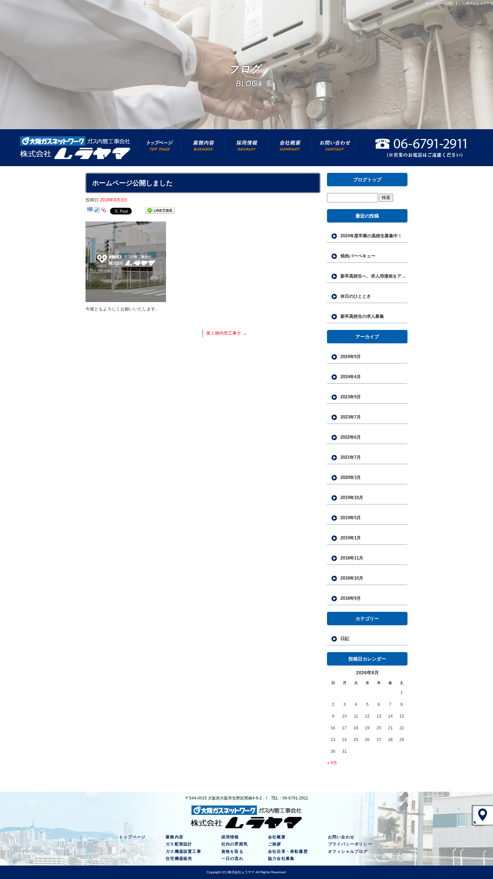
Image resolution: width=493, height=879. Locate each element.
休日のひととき (355, 296)
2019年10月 (351, 497)
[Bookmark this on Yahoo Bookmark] (104, 210)
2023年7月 (350, 417)
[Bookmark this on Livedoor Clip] (97, 210)
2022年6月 (350, 437)
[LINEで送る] (160, 210)
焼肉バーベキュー (357, 255)
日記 (344, 638)
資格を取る (232, 851)
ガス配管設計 (179, 844)
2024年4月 (350, 376)
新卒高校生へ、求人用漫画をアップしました (373, 276)
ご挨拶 (274, 844)
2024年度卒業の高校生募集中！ (371, 235)
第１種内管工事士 (226, 333)
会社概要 (290, 147)
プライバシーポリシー (350, 844)
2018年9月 (350, 598)
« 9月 (332, 763)
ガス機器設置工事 (183, 851)
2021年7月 (350, 457)
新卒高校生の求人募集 (362, 316)
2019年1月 (350, 537)
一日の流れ (232, 858)
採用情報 (246, 147)
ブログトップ (367, 179)
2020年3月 (350, 477)
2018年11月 (351, 557)
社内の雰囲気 (234, 844)
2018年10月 (351, 578)
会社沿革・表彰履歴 (288, 851)
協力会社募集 (281, 858)
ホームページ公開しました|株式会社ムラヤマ (459, 3)
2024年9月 (350, 356)
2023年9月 (350, 396)
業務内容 (203, 147)
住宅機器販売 (179, 858)
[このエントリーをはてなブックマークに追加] (90, 210)
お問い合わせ (333, 147)
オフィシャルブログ (348, 851)
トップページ (159, 147)
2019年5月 (350, 517)
